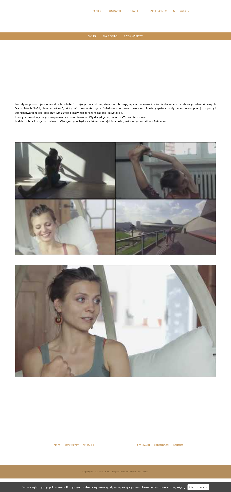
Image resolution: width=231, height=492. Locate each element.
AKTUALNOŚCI (161, 445)
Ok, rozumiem (198, 487)
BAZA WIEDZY (133, 36)
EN (173, 11)
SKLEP (92, 36)
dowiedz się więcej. (173, 487)
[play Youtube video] (115, 198)
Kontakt (132, 11)
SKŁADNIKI (110, 36)
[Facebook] (204, 185)
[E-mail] (204, 239)
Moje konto (158, 11)
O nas (97, 11)
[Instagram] (204, 212)
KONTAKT (178, 445)
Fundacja (114, 11)
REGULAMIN (143, 445)
